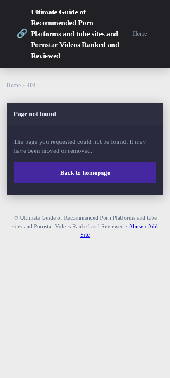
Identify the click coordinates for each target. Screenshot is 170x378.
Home (140, 33)
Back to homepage (85, 172)
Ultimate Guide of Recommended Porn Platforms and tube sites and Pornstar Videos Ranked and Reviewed (68, 34)
